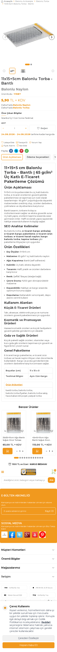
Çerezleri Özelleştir (28, 638)
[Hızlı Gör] (5, 431)
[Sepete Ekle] (8, 451)
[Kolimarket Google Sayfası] (27, 534)
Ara (51, 479)
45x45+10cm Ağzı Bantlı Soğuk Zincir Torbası (41, 438)
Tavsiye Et (23, 142)
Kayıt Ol (49, 511)
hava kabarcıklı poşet (17, 396)
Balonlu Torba (42, 1)
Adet (3, 123)
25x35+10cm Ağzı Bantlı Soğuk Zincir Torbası (14, 438)
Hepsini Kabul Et (28, 645)
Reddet (46, 622)
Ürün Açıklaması (12, 157)
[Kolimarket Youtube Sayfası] (35, 534)
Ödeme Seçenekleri (38, 157)
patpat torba (35, 396)
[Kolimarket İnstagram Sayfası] (4, 534)
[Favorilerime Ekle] (22, 431)
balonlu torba (25, 390)
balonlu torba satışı (37, 393)
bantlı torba (12, 390)
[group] (28, 35)
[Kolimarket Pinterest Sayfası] (42, 534)
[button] (27, 64)
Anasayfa (8, 1)
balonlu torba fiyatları (16, 393)
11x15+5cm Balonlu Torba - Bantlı (19, 4)
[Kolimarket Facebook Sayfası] (12, 534)
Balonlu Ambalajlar (24, 1)
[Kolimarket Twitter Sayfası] (19, 534)
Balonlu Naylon (14, 89)
